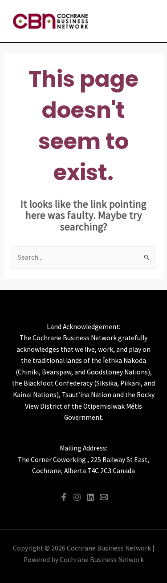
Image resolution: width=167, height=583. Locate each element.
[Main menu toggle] (148, 21)
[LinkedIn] (90, 497)
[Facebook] (64, 497)
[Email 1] (104, 497)
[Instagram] (77, 497)
